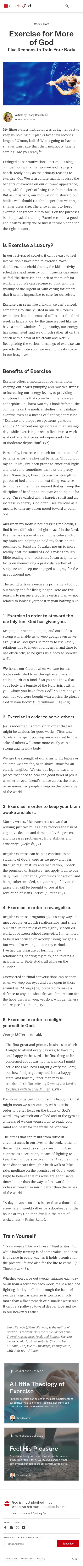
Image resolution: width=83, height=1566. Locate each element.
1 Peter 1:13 (55, 893)
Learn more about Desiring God (30, 1513)
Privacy (41, 1558)
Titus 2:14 (64, 731)
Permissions (27, 1558)
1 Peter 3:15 (34, 1005)
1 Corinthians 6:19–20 (51, 702)
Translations (11, 1558)
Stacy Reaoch (16, 1327)
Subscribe (68, 1543)
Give (74, 1558)
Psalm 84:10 (34, 1219)
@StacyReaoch (37, 1327)
